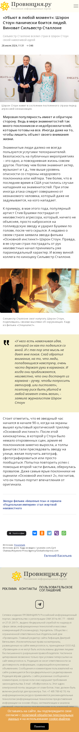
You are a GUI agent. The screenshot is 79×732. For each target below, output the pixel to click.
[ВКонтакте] (34, 533)
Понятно (39, 726)
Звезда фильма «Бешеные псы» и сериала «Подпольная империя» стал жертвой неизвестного (32, 504)
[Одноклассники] (42, 533)
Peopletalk (19, 544)
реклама (9, 588)
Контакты (28, 588)
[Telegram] (49, 533)
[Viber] (56, 533)
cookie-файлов (59, 719)
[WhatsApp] (64, 533)
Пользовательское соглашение (55, 589)
